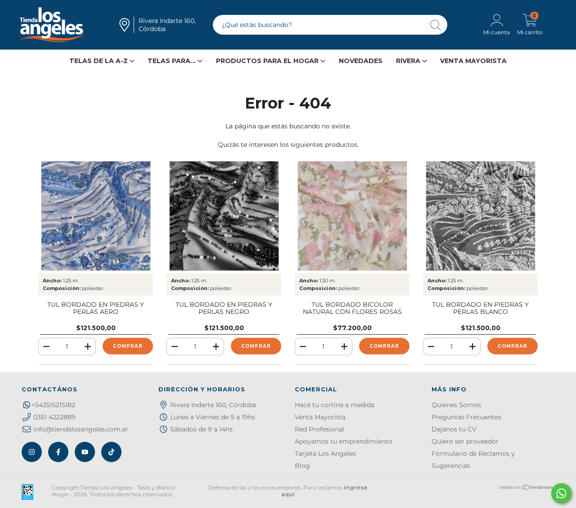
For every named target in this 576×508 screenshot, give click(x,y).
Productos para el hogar (268, 61)
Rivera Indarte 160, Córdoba (213, 404)
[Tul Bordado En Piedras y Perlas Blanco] (480, 216)
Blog (302, 465)
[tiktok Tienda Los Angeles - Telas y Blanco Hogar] (111, 452)
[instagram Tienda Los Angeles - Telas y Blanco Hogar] (32, 452)
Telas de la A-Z (99, 61)
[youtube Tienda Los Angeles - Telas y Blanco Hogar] (85, 452)
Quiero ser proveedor (465, 441)
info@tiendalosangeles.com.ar (80, 429)
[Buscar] (436, 25)
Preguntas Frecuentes (466, 417)
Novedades (360, 61)
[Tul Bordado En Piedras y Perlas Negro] (223, 216)
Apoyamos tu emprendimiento (343, 441)
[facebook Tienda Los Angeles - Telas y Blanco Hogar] (58, 452)
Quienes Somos (456, 404)
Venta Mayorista (473, 61)
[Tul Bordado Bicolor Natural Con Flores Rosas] (352, 216)
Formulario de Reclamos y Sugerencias (473, 459)
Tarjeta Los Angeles (325, 453)
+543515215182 (53, 404)
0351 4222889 (54, 417)
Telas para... (173, 61)
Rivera (409, 61)
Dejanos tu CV (454, 429)
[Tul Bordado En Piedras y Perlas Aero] (95, 216)
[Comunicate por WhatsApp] (561, 493)
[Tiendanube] (526, 488)
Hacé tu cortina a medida (334, 404)
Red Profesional (319, 429)
